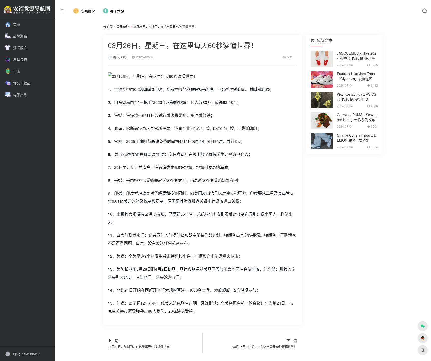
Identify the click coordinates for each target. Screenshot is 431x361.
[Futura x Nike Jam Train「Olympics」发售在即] (322, 79)
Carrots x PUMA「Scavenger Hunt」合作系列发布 (357, 117)
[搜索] (424, 11)
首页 (110, 26)
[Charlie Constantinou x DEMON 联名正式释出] (322, 141)
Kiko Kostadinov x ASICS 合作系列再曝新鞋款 (356, 97)
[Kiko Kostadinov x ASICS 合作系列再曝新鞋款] (322, 100)
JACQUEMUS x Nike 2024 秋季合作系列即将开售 (356, 56)
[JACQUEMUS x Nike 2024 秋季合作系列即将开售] (322, 59)
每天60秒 (122, 26)
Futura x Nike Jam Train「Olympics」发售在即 (356, 76)
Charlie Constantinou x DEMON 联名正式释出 (356, 138)
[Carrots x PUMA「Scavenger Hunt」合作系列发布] (322, 120)
